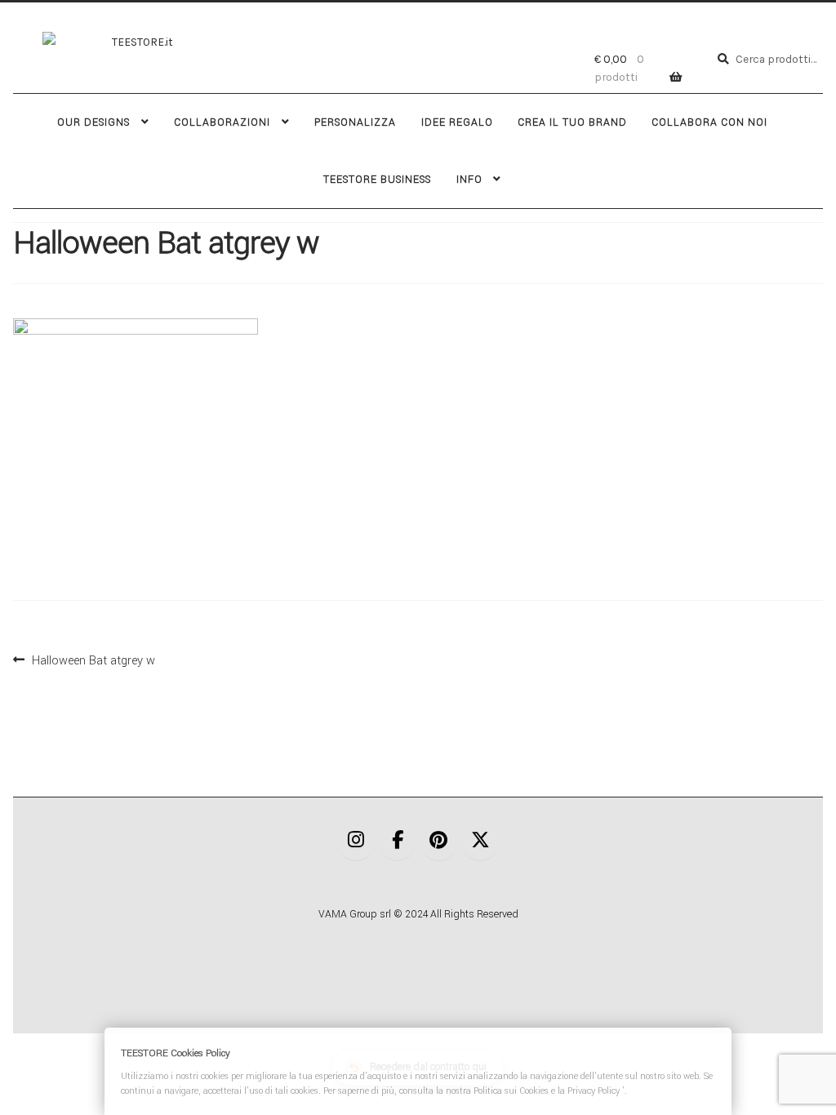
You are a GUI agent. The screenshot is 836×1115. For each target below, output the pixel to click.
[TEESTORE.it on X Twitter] (480, 842)
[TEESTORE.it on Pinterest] (439, 842)
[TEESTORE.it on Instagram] (356, 842)
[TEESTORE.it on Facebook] (397, 842)
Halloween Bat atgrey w (93, 658)
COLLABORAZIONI (222, 122)
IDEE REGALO (457, 122)
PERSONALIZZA (355, 122)
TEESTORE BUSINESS (377, 179)
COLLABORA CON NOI (709, 122)
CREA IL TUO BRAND (572, 122)
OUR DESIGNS (93, 122)
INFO (469, 179)
